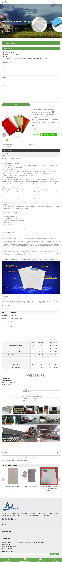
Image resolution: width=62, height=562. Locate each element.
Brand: (30, 144)
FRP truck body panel (8, 460)
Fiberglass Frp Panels (40, 457)
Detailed (5, 155)
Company (5, 153)
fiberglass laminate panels (9, 457)
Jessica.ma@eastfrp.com (11, 54)
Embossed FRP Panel (22, 460)
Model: (4, 144)
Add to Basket (50, 134)
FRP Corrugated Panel (31, 486)
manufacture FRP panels (25, 457)
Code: (4, 146)
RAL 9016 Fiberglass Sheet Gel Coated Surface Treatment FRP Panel (49, 488)
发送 (16, 104)
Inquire (36, 134)
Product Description (8, 150)
